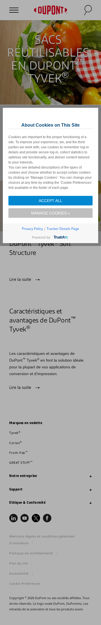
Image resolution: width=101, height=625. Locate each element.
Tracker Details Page (63, 228)
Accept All (50, 200)
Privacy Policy (32, 228)
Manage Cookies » (50, 213)
